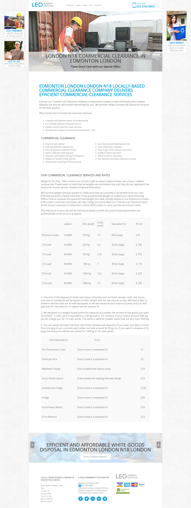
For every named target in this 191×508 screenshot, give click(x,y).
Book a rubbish (46, 501)
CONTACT (98, 5)
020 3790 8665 (87, 485)
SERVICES (70, 5)
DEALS (84, 5)
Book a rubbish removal (95, 457)
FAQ (42, 488)
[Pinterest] (105, 499)
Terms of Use (46, 496)
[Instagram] (93, 499)
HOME (78, 5)
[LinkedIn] (99, 499)
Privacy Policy (46, 493)
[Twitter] (86, 499)
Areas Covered (46, 499)
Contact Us (45, 491)
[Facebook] (80, 499)
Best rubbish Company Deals (52, 485)
